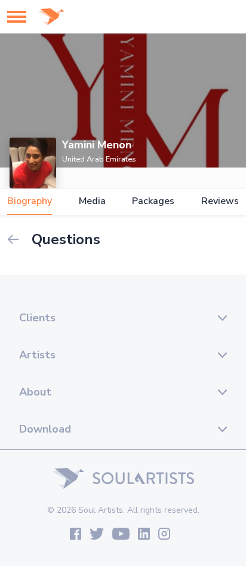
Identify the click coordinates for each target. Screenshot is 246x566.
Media (92, 201)
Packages (153, 201)
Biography (29, 201)
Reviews (220, 201)
